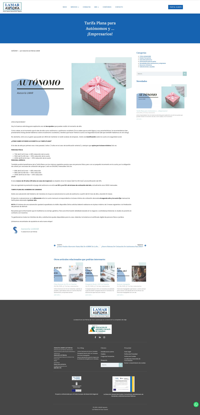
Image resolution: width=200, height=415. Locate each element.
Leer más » (139, 119)
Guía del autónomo (146, 60)
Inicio (65, 7)
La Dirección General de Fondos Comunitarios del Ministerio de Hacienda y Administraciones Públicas (123, 395)
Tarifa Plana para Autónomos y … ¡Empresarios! (152, 111)
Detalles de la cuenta (107, 352)
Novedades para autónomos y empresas (153, 63)
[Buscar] (185, 74)
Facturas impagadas (123, 284)
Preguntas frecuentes (107, 356)
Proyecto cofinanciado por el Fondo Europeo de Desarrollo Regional (76, 394)
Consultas (86, 7)
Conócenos (107, 7)
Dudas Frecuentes (145, 58)
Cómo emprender (145, 56)
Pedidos (103, 354)
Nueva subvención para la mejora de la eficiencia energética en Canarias (88, 358)
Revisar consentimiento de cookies (135, 363)
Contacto (119, 7)
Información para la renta (148, 61)
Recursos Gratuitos (146, 65)
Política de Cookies (130, 356)
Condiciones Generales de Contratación (132, 359)
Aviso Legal (127, 352)
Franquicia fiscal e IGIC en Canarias (97, 284)
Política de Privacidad (130, 354)
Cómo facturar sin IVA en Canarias (65, 284)
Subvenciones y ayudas (147, 67)
